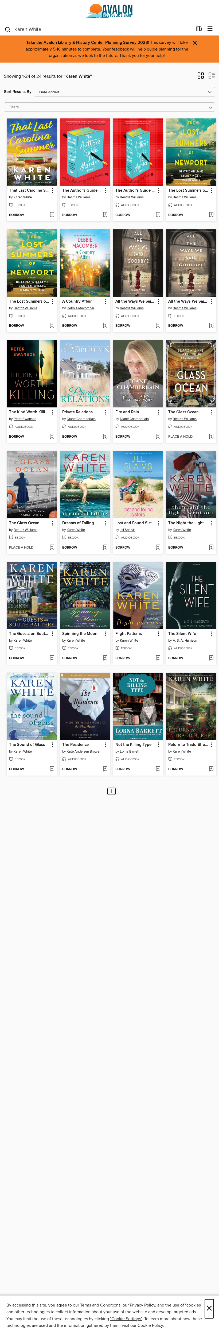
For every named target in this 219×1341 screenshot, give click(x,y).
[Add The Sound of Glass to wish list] (52, 769)
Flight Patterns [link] (128, 633)
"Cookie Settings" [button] (126, 1318)
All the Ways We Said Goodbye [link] (135, 301)
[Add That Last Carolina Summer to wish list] (52, 215)
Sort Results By (18, 91)
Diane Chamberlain (81, 419)
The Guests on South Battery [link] (29, 633)
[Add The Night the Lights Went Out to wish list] (211, 547)
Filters (14, 107)
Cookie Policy (150, 1325)
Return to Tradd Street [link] (188, 744)
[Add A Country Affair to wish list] (105, 325)
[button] (200, 77)
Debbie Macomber (80, 308)
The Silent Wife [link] (182, 633)
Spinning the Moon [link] (79, 633)
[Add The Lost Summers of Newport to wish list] (211, 215)
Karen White (23, 197)
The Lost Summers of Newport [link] (188, 190)
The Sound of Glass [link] (27, 744)
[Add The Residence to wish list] (105, 769)
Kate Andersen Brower (83, 751)
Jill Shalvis (127, 530)
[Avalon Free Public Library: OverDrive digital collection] (109, 11)
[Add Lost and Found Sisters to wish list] (158, 547)
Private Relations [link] (77, 412)
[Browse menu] (210, 29)
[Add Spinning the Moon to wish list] (105, 658)
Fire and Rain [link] (127, 412)
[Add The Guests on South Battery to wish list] (52, 658)
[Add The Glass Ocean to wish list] (211, 436)
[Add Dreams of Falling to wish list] (105, 547)
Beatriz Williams (79, 197)
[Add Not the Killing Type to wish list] (158, 769)
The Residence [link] (75, 744)
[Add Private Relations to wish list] (105, 436)
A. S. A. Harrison (185, 640)
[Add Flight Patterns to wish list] (158, 658)
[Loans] (199, 30)
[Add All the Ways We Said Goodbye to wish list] (158, 325)
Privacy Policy (142, 1305)
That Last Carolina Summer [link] (29, 190)
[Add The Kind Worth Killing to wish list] (52, 436)
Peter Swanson (25, 419)
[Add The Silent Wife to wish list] (211, 658)
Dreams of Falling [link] (78, 523)
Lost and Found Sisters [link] (135, 523)
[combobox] (98, 29)
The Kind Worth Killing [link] (29, 412)
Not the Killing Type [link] (133, 744)
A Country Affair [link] (77, 301)
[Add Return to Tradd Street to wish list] (211, 769)
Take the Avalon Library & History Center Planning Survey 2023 (87, 42)
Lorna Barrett (129, 751)
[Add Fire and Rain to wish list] (158, 436)
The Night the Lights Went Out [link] (188, 523)
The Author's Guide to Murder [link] (82, 190)
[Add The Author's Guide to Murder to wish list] (105, 215)
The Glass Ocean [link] (183, 412)
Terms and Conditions (100, 1305)
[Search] (7, 29)
